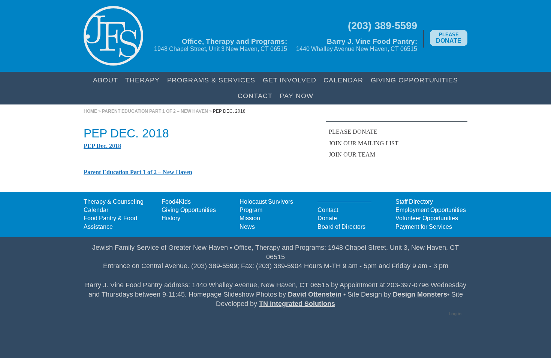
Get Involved (289, 80)
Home (90, 111)
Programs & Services (211, 80)
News (247, 227)
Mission (250, 218)
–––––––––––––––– (344, 201)
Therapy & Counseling (114, 201)
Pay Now (296, 96)
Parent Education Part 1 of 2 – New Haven (155, 111)
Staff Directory (414, 201)
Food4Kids (176, 201)
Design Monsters (420, 294)
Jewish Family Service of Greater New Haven (113, 36)
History (171, 218)
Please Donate (353, 131)
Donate (448, 38)
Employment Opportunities (430, 210)
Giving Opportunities (414, 80)
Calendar (343, 80)
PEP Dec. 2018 (102, 146)
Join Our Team (352, 154)
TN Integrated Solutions (297, 303)
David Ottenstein (314, 294)
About (105, 80)
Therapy (142, 80)
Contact (255, 96)
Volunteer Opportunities (426, 218)
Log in (455, 313)
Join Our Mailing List (363, 143)
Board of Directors (341, 227)
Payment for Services (423, 227)
